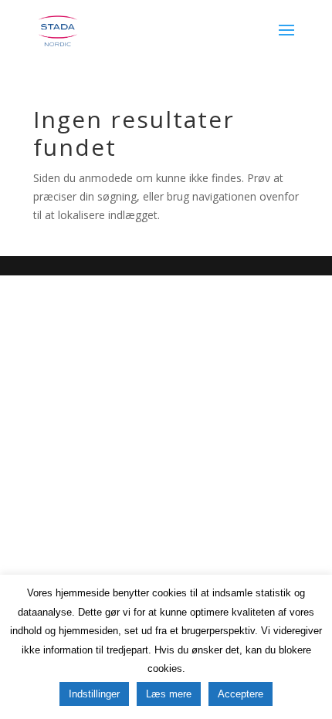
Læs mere (168, 694)
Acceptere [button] (240, 694)
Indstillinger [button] (94, 694)
